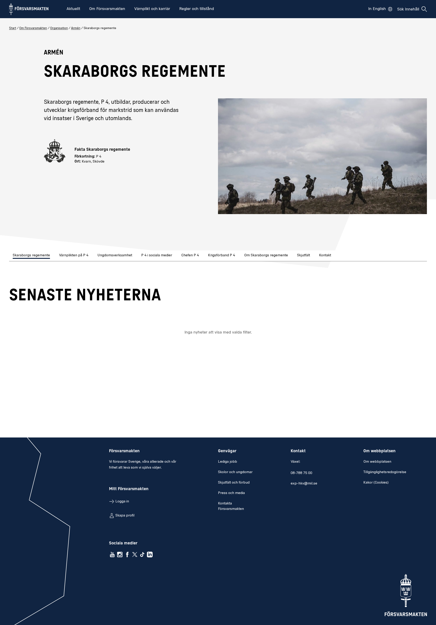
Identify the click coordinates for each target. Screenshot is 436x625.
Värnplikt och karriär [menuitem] (152, 9)
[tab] (31, 255)
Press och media (231, 493)
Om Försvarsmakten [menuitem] (107, 9)
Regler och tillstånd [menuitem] (196, 9)
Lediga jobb (227, 462)
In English (377, 9)
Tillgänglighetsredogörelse (384, 472)
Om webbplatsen (377, 462)
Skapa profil (124, 515)
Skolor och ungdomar (235, 472)
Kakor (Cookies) (376, 482)
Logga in (122, 501)
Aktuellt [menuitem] (73, 9)
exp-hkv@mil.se (304, 483)
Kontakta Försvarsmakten (231, 506)
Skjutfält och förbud (234, 482)
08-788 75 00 (301, 473)
